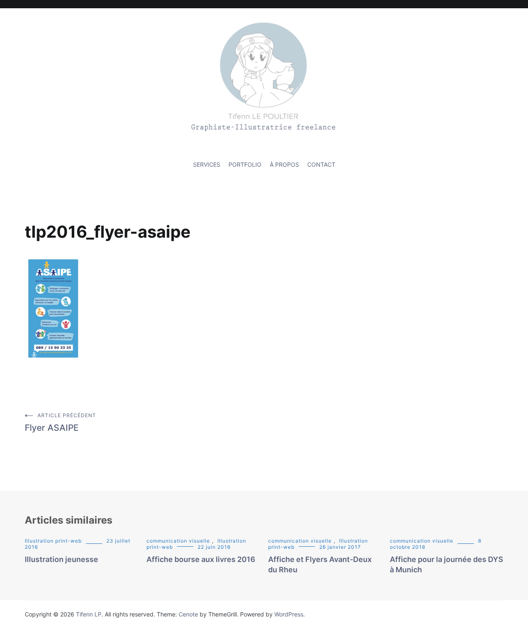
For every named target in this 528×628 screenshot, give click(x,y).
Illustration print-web (53, 541)
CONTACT (321, 164)
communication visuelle (178, 541)
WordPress (288, 614)
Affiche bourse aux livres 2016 (200, 559)
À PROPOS (284, 164)
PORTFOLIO (245, 164)
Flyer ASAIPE (60, 422)
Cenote (188, 614)
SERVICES (206, 164)
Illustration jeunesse (61, 559)
